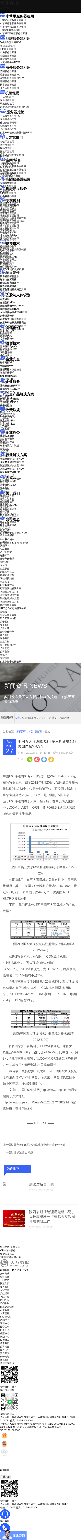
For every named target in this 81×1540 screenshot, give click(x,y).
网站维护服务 (7, 578)
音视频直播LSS (8, 260)
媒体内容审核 (7, 250)
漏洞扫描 (7, 398)
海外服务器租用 (18, 67)
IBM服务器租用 (8, 49)
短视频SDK (6, 264)
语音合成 (4, 350)
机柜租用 (12, 93)
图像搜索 (4, 334)
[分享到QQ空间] (51, 759)
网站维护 (7, 401)
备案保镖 (7, 423)
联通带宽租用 (7, 145)
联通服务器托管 (8, 119)
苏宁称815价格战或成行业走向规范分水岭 (39, 1144)
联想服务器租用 (8, 59)
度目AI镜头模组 (8, 279)
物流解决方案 (10, 472)
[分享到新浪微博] (37, 759)
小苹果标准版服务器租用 (13, 23)
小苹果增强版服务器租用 (13, 26)
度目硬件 (13, 272)
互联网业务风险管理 (10, 369)
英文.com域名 (7, 164)
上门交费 (4, 1280)
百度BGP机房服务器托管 (16, 132)
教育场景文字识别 (9, 224)
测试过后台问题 (23, 1152)
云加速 (3, 443)
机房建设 (4, 192)
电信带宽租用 (7, 141)
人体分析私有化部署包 (12, 322)
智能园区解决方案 (9, 601)
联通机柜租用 (7, 100)
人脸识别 (4, 299)
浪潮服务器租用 (8, 55)
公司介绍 (4, 497)
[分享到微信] (30, 759)
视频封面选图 (7, 254)
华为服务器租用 (8, 52)
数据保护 (4, 404)
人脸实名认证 (9, 309)
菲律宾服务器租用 (12, 78)
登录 (2, 555)
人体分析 (7, 302)
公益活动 (4, 1293)
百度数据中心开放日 (13, 533)
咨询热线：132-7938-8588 (14, 542)
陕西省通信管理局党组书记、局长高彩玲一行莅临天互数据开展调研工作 (52, 1216)
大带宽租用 (14, 138)
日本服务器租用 (8, 84)
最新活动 (4, 7)
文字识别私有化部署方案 (13, 218)
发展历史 (4, 1350)
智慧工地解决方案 (12, 468)
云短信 (3, 446)
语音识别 (7, 347)
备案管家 (7, 420)
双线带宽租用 (7, 151)
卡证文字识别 (7, 208)
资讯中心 (4, 526)
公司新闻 (4, 523)
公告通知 (51, 717)
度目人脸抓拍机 (8, 286)
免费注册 (4, 559)
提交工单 (4, 1326)
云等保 (6, 366)
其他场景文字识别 (9, 238)
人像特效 (7, 315)
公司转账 (4, 1276)
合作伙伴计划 (7, 500)
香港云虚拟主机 (8, 174)
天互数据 (9, 3)
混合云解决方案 (8, 484)
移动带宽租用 (7, 148)
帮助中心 (4, 546)
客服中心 (4, 1323)
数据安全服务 (10, 388)
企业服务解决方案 (9, 595)
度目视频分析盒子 (9, 276)
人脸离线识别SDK (12, 305)
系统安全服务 (10, 385)
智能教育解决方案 (9, 591)
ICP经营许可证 (8, 414)
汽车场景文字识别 (9, 214)
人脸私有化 (6, 319)
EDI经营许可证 (8, 417)
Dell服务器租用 (10, 42)
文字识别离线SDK (9, 234)
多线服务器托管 (8, 129)
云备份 (3, 565)
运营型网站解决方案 (10, 588)
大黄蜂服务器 (10, 62)
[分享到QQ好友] (44, 759)
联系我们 (4, 507)
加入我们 (4, 503)
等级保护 (4, 363)
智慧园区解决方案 (12, 465)
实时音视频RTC (8, 267)
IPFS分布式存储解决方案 (13, 608)
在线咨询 (5, 1476)
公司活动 (63, 717)
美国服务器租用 (8, 71)
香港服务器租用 (10, 74)
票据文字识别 (7, 211)
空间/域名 (13, 160)
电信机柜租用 (7, 97)
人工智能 (4, 195)
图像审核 (4, 338)
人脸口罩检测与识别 (13, 312)
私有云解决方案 (8, 481)
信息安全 (4, 1330)
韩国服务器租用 (8, 81)
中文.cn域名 (6, 167)
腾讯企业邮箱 (7, 436)
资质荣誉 (4, 510)
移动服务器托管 (8, 122)
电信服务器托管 (10, 116)
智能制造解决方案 (9, 598)
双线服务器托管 (8, 126)
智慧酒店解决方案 (12, 458)
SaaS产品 (5, 427)
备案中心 (4, 1333)
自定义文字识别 (8, 231)
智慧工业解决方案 (12, 462)
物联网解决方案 (8, 605)
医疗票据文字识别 (12, 221)
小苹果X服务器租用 (10, 30)
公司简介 (4, 1346)
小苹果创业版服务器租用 (13, 20)
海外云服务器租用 (9, 88)
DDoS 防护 (6, 183)
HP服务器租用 (7, 45)
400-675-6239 (7, 1473)
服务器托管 (15, 112)
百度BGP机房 (7, 1306)
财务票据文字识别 (9, 228)
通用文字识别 (9, 205)
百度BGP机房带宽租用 (12, 154)
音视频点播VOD (8, 257)
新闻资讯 (22, 731)
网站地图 (4, 1296)
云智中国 (4, 529)
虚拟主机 (4, 170)
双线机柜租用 (7, 103)
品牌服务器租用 (18, 38)
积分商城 (8, 513)
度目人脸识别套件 (9, 283)
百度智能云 (6, 1310)
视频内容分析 (7, 247)
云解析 (3, 439)
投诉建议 (4, 1340)
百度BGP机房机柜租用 (14, 107)
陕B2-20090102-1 (57, 1424)
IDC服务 (4, 1303)
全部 (18, 717)
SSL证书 (7, 376)
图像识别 (7, 331)
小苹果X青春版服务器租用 (14, 33)
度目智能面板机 (11, 289)
